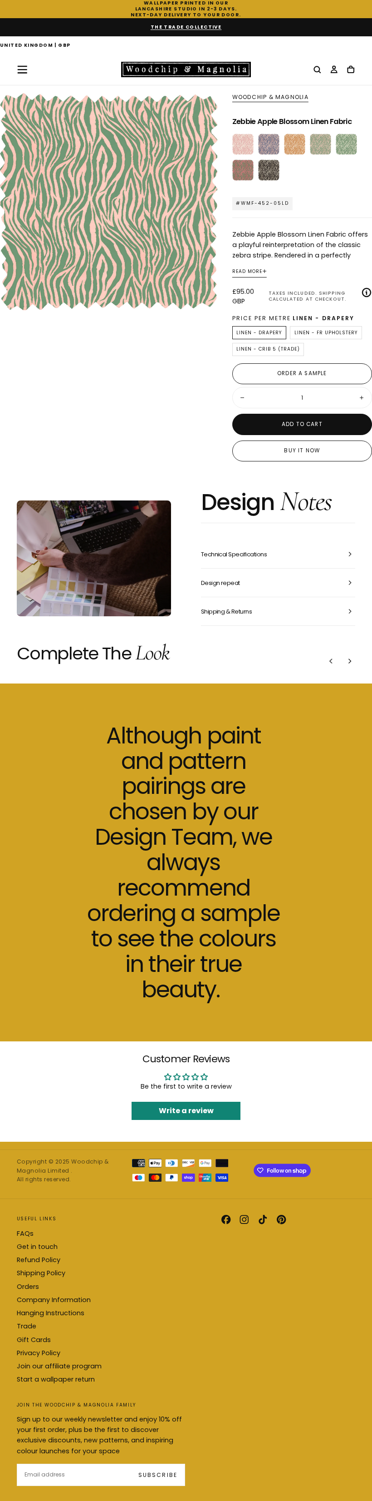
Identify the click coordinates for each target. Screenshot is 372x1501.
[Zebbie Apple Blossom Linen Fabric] (320, 144)
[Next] (349, 661)
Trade (26, 1326)
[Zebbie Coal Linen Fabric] (268, 170)
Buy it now (302, 450)
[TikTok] (262, 1219)
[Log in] (333, 70)
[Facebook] (225, 1219)
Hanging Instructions (50, 1313)
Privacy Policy (38, 1352)
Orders (28, 1286)
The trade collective (186, 27)
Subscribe (157, 1475)
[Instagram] (244, 1219)
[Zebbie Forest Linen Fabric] (346, 144)
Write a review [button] (186, 1110)
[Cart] (350, 70)
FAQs (25, 1233)
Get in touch (37, 1246)
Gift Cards (34, 1339)
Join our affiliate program (59, 1366)
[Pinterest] (281, 1219)
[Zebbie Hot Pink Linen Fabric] (243, 170)
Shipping (332, 293)
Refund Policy (38, 1259)
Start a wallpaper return (56, 1379)
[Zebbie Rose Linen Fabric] (243, 144)
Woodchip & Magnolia (270, 97)
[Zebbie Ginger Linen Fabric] (294, 144)
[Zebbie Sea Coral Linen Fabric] (268, 144)
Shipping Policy (41, 1273)
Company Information (54, 1299)
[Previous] (331, 661)
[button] (35, 46)
